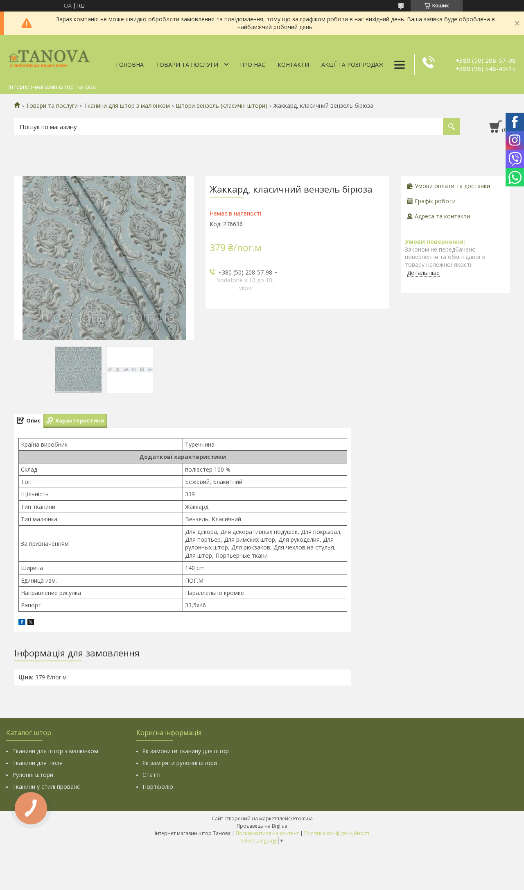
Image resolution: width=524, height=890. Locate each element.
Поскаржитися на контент (267, 833)
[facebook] (21, 623)
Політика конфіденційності (336, 833)
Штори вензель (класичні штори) (221, 105)
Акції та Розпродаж (352, 64)
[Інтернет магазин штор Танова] (49, 57)
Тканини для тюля (37, 763)
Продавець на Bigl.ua (262, 825)
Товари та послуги (187, 64)
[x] (30, 623)
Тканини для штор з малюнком (127, 105)
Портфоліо (157, 786)
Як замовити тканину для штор (185, 751)
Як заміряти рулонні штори (179, 763)
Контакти (293, 64)
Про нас (252, 64)
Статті (151, 775)
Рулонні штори (32, 775)
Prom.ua (303, 818)
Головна (130, 64)
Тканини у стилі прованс (46, 786)
